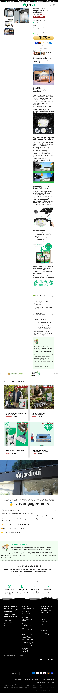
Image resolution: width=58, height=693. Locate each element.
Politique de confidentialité (47, 679)
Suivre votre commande (45, 626)
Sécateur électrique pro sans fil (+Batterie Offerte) (16, 414)
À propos (44, 630)
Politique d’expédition (31, 680)
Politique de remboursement (31, 679)
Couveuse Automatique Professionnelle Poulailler (40, 451)
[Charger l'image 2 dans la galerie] (9, 22)
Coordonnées (50, 682)
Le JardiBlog (45, 634)
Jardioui (20, 679)
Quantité (36, 25)
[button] (3, 5)
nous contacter (29, 615)
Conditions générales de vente (46, 680)
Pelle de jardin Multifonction (15, 450)
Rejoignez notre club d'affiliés (46, 611)
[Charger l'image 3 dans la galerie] (9, 32)
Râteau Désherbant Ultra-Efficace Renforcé (40, 414)
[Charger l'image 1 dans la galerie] (9, 12)
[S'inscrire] (42, 576)
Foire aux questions (44, 620)
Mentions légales (41, 682)
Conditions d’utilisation (18, 680)
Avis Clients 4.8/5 (46, 616)
